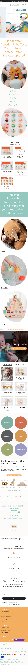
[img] (14, 510)
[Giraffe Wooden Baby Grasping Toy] (7, 402)
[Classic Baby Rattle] (7, 386)
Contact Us (3, 621)
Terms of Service (12, 602)
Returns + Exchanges (6, 616)
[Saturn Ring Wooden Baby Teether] (21, 371)
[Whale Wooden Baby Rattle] (21, 386)
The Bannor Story (5, 627)
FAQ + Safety (4, 619)
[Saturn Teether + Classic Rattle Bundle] (7, 150)
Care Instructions (5, 611)
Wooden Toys (14, 105)
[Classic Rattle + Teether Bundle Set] (21, 166)
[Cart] (26, 4)
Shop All (14, 102)
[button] (13, 530)
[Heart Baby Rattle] (21, 402)
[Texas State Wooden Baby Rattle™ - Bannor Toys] (14, 74)
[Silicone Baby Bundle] (7, 166)
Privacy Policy (4, 602)
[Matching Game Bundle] (21, 150)
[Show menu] (1, 4)
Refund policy (20, 648)
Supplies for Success (5, 632)
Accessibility (10, 651)
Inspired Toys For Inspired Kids (20, 651)
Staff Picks (14, 91)
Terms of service (13, 648)
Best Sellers (14, 94)
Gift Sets (14, 98)
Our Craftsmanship (5, 630)
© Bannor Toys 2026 (5, 648)
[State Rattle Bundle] (7, 181)
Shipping (3, 614)
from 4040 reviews (13, 512)
